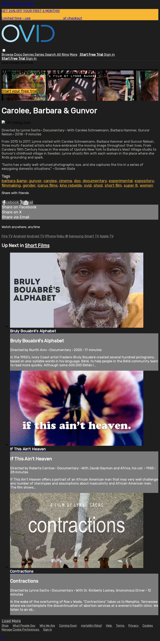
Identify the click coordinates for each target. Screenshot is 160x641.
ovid (87, 185)
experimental (120, 181)
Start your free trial (19, 91)
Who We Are (47, 625)
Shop (5, 625)
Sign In (31, 58)
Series (40, 55)
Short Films (37, 245)
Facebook (11, 202)
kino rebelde (71, 185)
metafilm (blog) (91, 625)
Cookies (147, 625)
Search (51, 55)
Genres (29, 55)
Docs (18, 55)
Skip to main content (18, 4)
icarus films (48, 185)
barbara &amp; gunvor (21, 181)
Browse (8, 55)
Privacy (133, 625)
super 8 (131, 185)
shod (98, 185)
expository (144, 181)
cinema (65, 181)
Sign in (109, 55)
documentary (95, 181)
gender (29, 185)
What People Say (24, 625)
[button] (3, 50)
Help (109, 625)
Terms (120, 625)
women (146, 185)
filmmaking (11, 185)
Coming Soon (68, 625)
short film (113, 185)
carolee (50, 181)
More (73, 55)
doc (77, 181)
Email (28, 202)
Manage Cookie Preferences (21, 629)
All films (63, 55)
